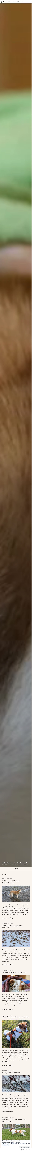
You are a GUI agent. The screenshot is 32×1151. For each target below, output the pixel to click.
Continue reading (7, 918)
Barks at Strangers (15, 863)
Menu (17, 868)
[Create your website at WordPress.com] (16, 1)
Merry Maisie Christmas (11, 1073)
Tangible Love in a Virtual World (14, 972)
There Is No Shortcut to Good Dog (15, 1017)
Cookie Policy (5, 1144)
